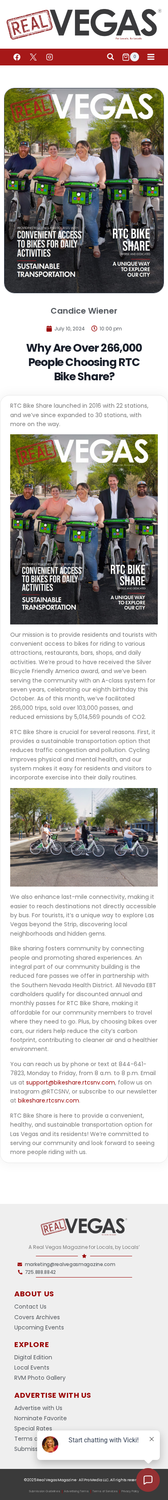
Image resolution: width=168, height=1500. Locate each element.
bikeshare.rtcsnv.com (48, 1100)
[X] (33, 57)
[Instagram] (49, 57)
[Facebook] (17, 57)
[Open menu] (150, 57)
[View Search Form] (110, 56)
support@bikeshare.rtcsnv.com (70, 1082)
